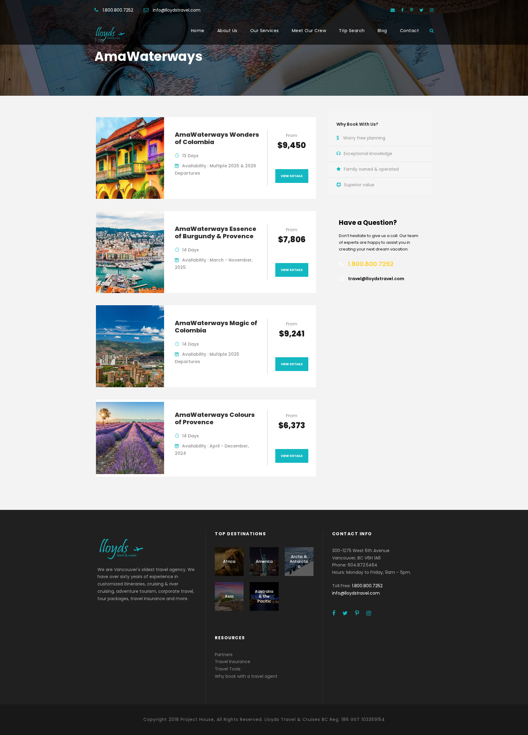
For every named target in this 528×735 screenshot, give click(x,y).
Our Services (264, 31)
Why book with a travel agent (246, 676)
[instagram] (432, 10)
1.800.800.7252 (118, 10)
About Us (227, 31)
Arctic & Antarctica (299, 561)
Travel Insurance (232, 662)
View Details (292, 176)
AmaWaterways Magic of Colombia (216, 327)
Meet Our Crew (309, 31)
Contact (409, 31)
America (264, 561)
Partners (224, 654)
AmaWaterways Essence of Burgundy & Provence (215, 232)
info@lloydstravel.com (176, 10)
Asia (229, 596)
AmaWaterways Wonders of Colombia (217, 138)
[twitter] (422, 10)
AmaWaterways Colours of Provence (215, 418)
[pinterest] (411, 10)
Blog (382, 31)
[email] (393, 10)
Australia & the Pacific (264, 596)
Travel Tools (227, 669)
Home (197, 31)
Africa (229, 561)
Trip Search (352, 31)
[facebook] (402, 10)
